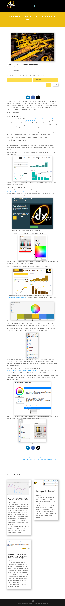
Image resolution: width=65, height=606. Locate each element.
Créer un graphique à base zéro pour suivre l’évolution (18, 499)
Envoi (55, 84)
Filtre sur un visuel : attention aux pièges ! (46, 492)
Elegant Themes (27, 603)
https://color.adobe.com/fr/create (16, 298)
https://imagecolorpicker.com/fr (15, 192)
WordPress (44, 603)
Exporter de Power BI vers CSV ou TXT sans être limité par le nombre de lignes (18, 556)
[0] (28, 97)
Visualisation (17, 70)
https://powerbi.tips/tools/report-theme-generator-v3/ (22, 370)
